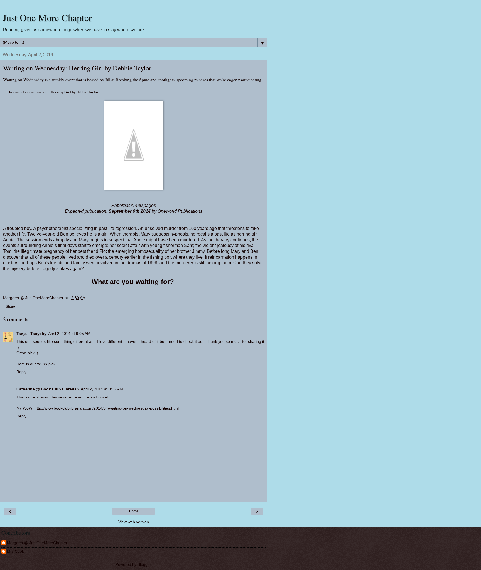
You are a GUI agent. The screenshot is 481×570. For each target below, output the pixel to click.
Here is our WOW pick (35, 364)
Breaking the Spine (132, 79)
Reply (21, 372)
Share (10, 307)
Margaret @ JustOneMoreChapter (37, 542)
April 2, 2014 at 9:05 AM (69, 333)
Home (133, 511)
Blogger (144, 564)
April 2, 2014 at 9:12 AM (102, 389)
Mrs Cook (15, 551)
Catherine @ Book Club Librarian (47, 389)
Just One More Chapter (47, 17)
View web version (133, 522)
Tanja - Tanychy (31, 333)
